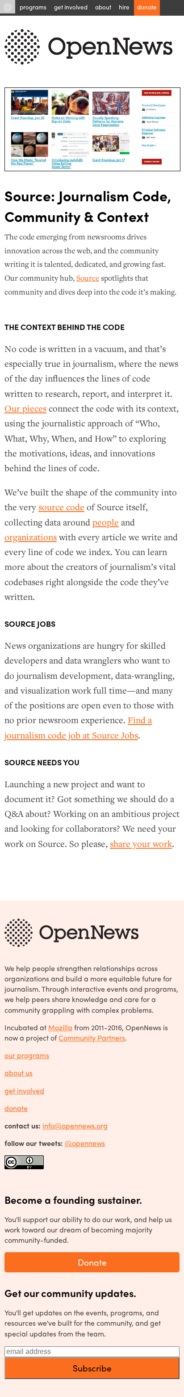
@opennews (85, 1143)
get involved (24, 1090)
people (105, 522)
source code (61, 507)
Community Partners (92, 1038)
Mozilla (60, 1027)
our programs (26, 1055)
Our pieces (25, 408)
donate (16, 1108)
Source (87, 278)
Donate (92, 1262)
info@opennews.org (75, 1125)
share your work (141, 844)
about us (18, 1072)
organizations (30, 537)
